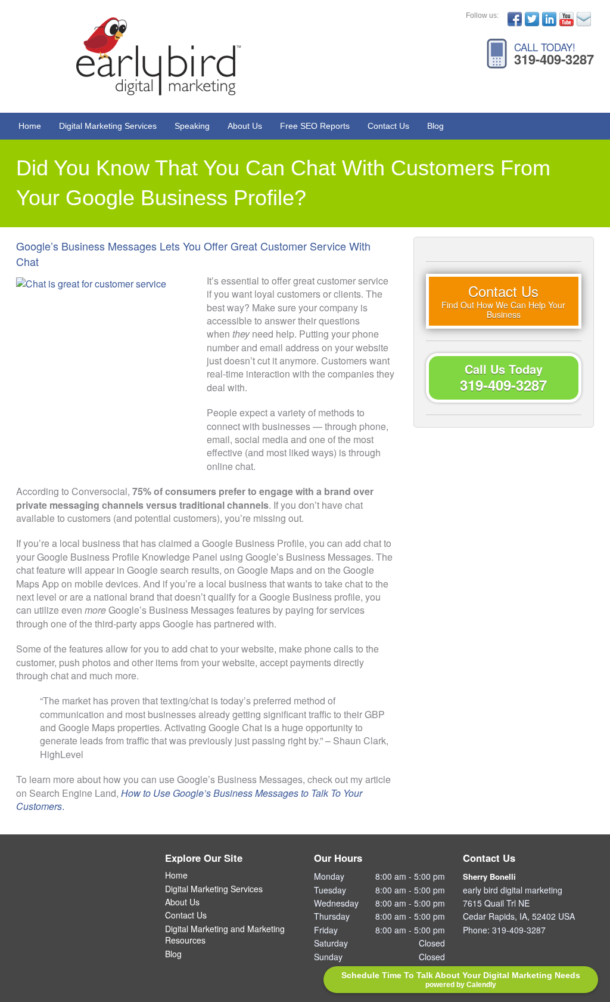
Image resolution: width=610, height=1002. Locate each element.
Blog (435, 126)
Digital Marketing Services (108, 126)
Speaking (192, 126)
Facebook (515, 19)
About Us (245, 126)
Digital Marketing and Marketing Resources (225, 935)
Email (584, 19)
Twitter (532, 19)
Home (29, 126)
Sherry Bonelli (489, 876)
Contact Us (388, 126)
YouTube (566, 19)
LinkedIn (549, 19)
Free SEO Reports (315, 126)
